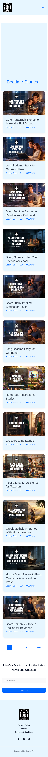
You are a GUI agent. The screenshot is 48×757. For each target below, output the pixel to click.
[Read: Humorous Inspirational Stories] (24, 378)
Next (40, 647)
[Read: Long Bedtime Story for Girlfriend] (24, 332)
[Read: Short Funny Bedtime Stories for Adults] (24, 286)
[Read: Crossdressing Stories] (24, 424)
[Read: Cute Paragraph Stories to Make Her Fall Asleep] (24, 103)
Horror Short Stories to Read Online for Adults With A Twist (24, 578)
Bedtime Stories (12, 127)
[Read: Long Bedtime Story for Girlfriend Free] (24, 149)
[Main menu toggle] (42, 7)
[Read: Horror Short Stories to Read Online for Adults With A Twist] (24, 558)
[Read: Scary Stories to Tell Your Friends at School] (24, 240)
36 (25, 647)
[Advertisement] (24, 53)
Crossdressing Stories (20, 440)
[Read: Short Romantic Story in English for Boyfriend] (24, 607)
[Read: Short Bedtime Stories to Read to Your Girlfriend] (24, 195)
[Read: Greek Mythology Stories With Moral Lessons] (24, 512)
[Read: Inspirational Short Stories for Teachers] (24, 466)
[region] (24, 739)
